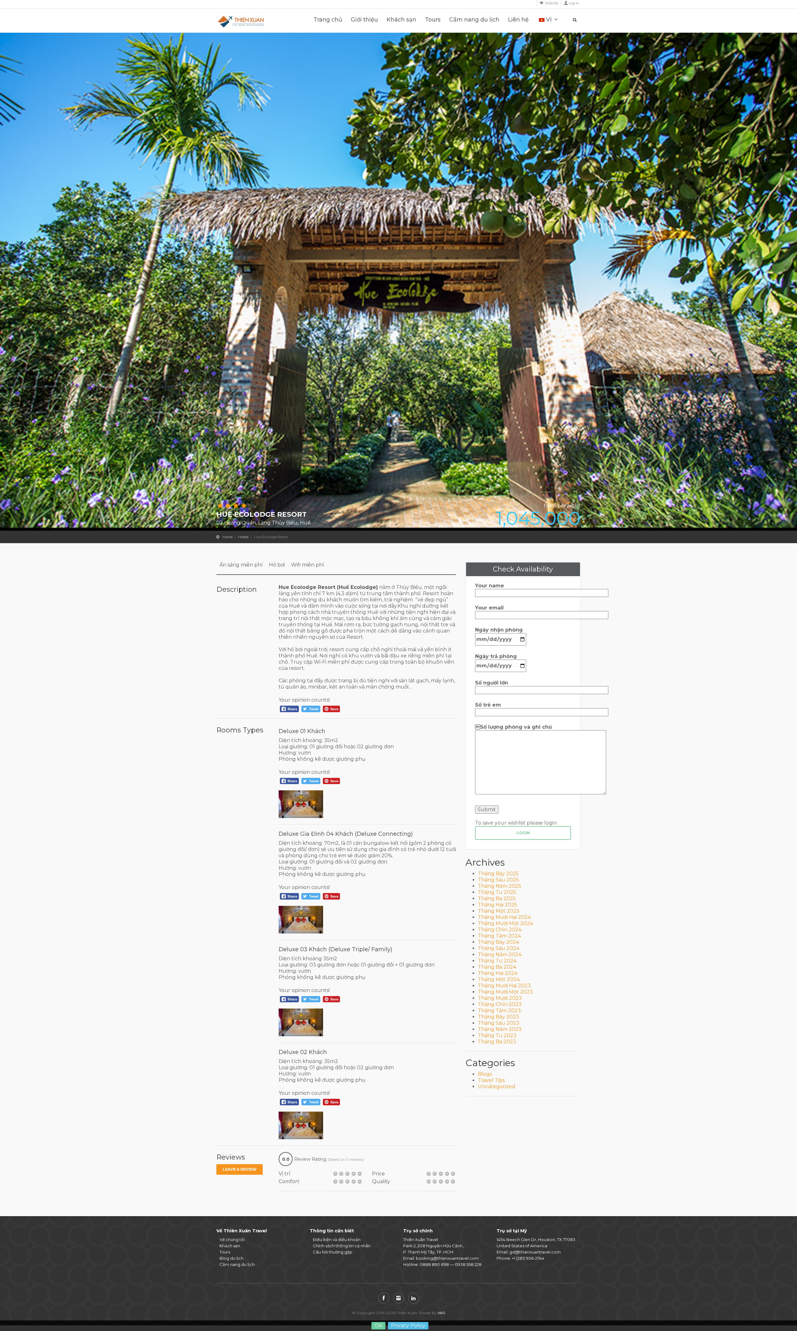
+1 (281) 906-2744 (528, 1258)
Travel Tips (491, 1080)
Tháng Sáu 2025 (498, 880)
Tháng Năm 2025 (499, 886)
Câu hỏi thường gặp (332, 1251)
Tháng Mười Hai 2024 (504, 917)
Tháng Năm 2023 (499, 1029)
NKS (441, 1312)
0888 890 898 (434, 1264)
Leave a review (240, 1169)
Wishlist (551, 3)
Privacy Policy (408, 1326)
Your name (489, 586)
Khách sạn (401, 19)
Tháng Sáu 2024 (498, 948)
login (523, 832)
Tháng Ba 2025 (497, 898)
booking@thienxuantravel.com (447, 1258)
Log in (574, 3)
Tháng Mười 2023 (500, 998)
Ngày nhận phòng (499, 630)
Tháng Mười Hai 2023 (504, 986)
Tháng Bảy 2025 (498, 874)
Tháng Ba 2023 (497, 1042)
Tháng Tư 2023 (497, 1035)
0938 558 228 (468, 1264)
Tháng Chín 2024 (499, 930)
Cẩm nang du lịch (474, 19)
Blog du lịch (231, 1258)
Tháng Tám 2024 (499, 936)
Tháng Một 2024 (499, 979)
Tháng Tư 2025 (497, 892)
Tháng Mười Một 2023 (505, 992)
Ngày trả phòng (496, 656)
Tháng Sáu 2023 (498, 1023)
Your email (489, 608)
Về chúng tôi (232, 1239)
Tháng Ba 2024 (497, 967)
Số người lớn (491, 683)
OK (378, 1326)
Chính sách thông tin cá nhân (341, 1245)
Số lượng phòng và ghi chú (513, 727)
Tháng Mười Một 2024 (505, 923)
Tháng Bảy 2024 (498, 942)
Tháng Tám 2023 (499, 1011)
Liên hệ (518, 19)
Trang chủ (328, 19)
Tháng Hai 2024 (497, 973)
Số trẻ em (488, 705)
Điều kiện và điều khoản (337, 1239)
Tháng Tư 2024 (497, 961)
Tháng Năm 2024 (499, 954)
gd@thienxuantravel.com (535, 1251)
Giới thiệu (364, 19)
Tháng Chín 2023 (499, 1004)
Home (228, 537)
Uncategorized (496, 1086)
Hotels (243, 537)
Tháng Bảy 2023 (498, 1017)
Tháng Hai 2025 (497, 905)
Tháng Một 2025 (498, 911)
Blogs (485, 1074)
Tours (433, 19)
